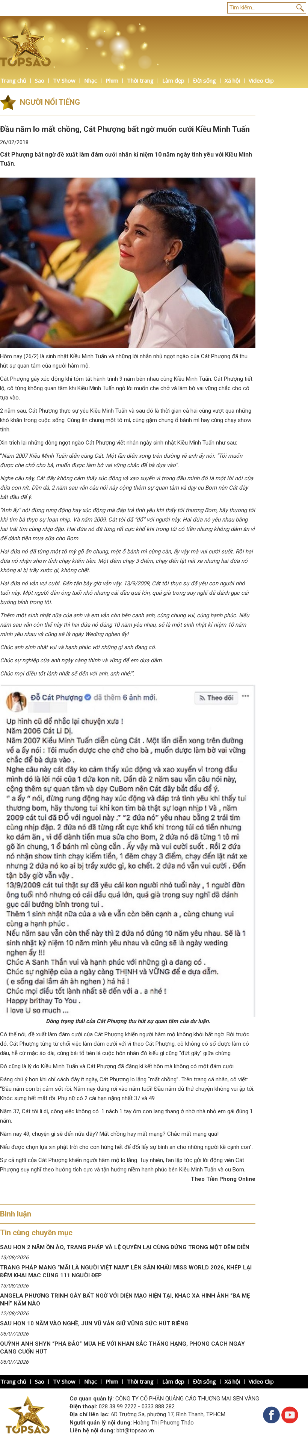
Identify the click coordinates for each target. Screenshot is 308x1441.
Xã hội (232, 80)
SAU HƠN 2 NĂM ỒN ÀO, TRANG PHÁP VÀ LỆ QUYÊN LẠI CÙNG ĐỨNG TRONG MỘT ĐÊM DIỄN (124, 1247)
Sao (39, 80)
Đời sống (204, 80)
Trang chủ (13, 80)
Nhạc (90, 80)
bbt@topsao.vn (135, 1430)
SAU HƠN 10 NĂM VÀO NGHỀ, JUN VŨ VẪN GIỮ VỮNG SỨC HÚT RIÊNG (94, 1323)
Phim (112, 80)
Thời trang (140, 80)
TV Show (64, 80)
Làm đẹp (173, 80)
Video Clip (261, 80)
